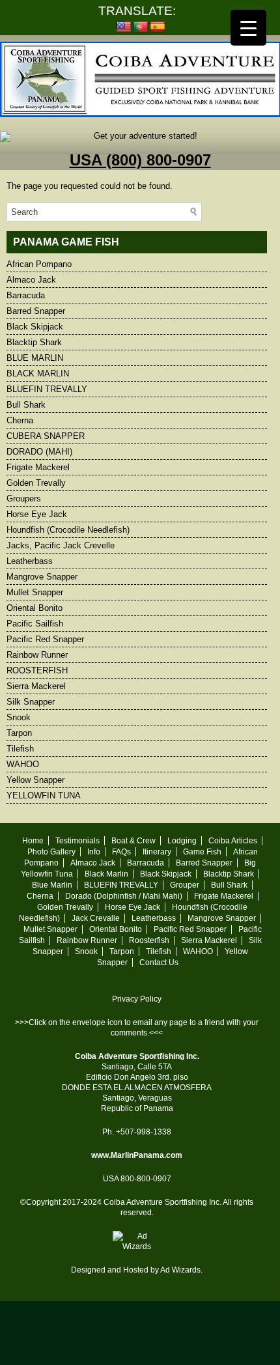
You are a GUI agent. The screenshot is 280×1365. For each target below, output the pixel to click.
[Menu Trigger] (248, 28)
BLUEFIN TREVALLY (47, 389)
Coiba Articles (232, 840)
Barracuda (26, 295)
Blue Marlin (52, 885)
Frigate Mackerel (38, 467)
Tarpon (19, 733)
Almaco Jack (31, 280)
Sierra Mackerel (36, 686)
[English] (124, 27)
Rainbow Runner (37, 655)
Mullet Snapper (35, 592)
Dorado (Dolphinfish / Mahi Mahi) (123, 896)
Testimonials (77, 840)
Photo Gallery (51, 851)
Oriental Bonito (35, 608)
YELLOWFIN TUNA (44, 795)
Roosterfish (149, 940)
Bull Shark (26, 405)
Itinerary (157, 851)
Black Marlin (106, 874)
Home (33, 840)
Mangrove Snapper (42, 577)
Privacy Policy (136, 999)
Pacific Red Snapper (45, 639)
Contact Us (158, 962)
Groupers (24, 498)
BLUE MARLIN (35, 358)
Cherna (20, 420)
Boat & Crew (133, 840)
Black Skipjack (35, 326)
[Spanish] (157, 27)
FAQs (121, 851)
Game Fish (202, 851)
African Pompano (39, 264)
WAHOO (23, 764)
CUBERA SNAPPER (46, 436)
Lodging (182, 840)
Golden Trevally (36, 483)
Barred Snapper (36, 311)
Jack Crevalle (96, 918)
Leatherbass (30, 561)
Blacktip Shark (34, 342)
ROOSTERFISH (37, 670)
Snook (19, 717)
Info (93, 851)
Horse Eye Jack (37, 514)
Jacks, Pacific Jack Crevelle (61, 545)
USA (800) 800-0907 (140, 160)
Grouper (184, 885)
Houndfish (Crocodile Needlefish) (68, 530)
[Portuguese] (140, 27)
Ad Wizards (180, 1269)
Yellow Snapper (35, 780)
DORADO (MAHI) (39, 452)
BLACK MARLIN (38, 373)
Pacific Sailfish (35, 623)
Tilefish (20, 748)
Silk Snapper (31, 702)
